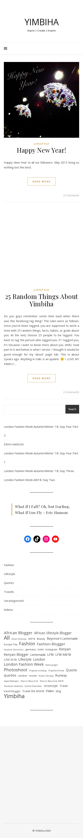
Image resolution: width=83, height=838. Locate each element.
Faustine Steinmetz (14, 649)
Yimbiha (42, 21)
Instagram (51, 649)
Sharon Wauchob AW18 (52, 681)
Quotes (9, 583)
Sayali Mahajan (11, 681)
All (7, 637)
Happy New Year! (41, 150)
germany (30, 649)
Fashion (9, 565)
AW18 (31, 638)
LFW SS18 (10, 659)
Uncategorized (14, 601)
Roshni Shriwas (46, 675)
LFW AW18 (63, 654)
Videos (8, 610)
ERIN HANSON (14, 444)
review (33, 675)
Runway (61, 675)
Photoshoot (15, 669)
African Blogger (18, 632)
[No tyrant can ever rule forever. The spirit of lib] (16, 764)
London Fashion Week (24, 664)
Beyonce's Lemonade (62, 638)
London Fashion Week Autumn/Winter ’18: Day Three (39, 471)
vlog (58, 691)
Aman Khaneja (19, 639)
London (39, 659)
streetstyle (51, 686)
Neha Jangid (52, 665)
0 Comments (71, 195)
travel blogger (12, 691)
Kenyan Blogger (16, 654)
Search (72, 409)
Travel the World (33, 691)
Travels (9, 592)
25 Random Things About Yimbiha (41, 300)
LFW (50, 654)
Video (50, 691)
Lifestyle (41, 143)
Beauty (41, 638)
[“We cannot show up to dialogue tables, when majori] (16, 810)
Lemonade (38, 654)
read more (42, 181)
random (22, 675)
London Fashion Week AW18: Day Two (29, 480)
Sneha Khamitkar (33, 686)
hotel (41, 649)
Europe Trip (10, 644)
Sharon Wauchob (29, 681)
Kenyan (65, 649)
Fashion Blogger (51, 644)
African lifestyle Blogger (53, 633)
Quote (71, 670)
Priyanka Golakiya (38, 670)
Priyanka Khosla (56, 670)
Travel (63, 686)
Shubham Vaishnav (13, 686)
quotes (10, 675)
